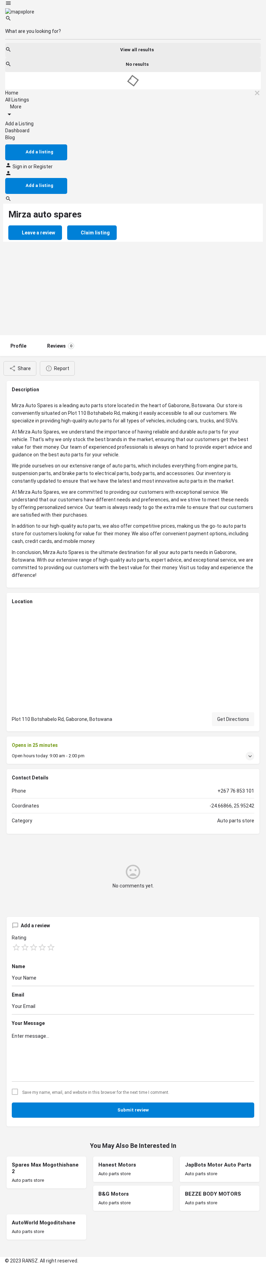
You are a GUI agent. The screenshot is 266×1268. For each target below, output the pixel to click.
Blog (10, 137)
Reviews (59, 346)
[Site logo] (19, 11)
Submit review (133, 1110)
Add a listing (39, 151)
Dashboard (17, 130)
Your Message (28, 1023)
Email (18, 995)
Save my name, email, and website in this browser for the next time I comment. (95, 1092)
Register (43, 166)
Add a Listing (19, 123)
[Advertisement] (133, 283)
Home (11, 93)
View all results (137, 49)
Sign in (20, 166)
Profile (18, 346)
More (15, 106)
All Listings (17, 99)
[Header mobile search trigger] (8, 200)
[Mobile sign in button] (8, 174)
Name (18, 966)
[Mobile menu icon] (133, 4)
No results (137, 64)
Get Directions (233, 719)
